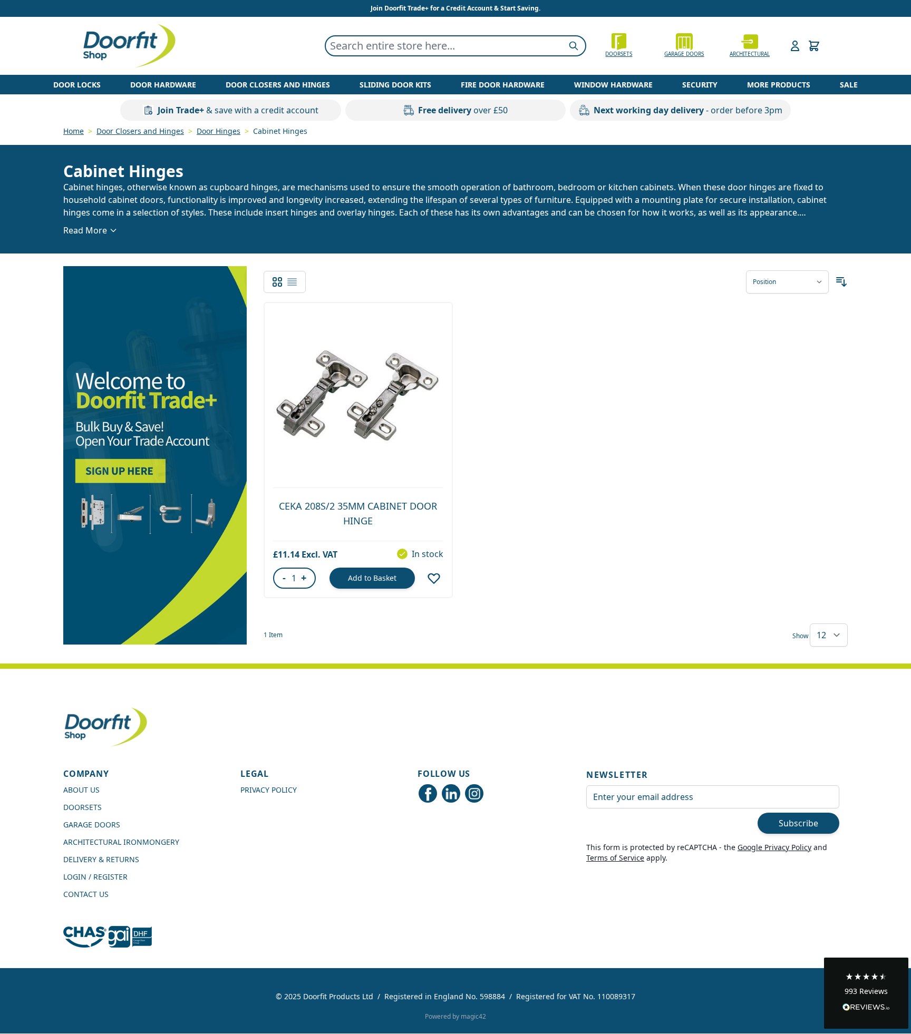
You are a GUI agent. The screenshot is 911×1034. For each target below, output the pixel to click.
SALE (849, 85)
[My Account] (795, 46)
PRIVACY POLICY (268, 790)
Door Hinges (218, 131)
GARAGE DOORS (684, 53)
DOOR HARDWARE (163, 85)
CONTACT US (86, 894)
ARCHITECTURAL (750, 53)
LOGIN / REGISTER (95, 877)
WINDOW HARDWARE (613, 85)
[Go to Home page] (128, 46)
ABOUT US (81, 790)
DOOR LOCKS (77, 85)
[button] (866, 993)
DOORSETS (82, 807)
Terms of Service (615, 858)
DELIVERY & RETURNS (101, 859)
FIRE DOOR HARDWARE (503, 85)
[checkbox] (277, 282)
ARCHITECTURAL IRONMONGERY (121, 842)
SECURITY (700, 85)
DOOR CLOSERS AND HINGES (278, 85)
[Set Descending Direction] (841, 282)
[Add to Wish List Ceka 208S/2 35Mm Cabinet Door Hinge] (433, 578)
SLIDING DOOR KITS (395, 85)
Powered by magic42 (455, 1016)
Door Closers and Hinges (140, 131)
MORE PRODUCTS (778, 85)
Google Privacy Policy (774, 847)
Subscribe (798, 823)
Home (73, 131)
